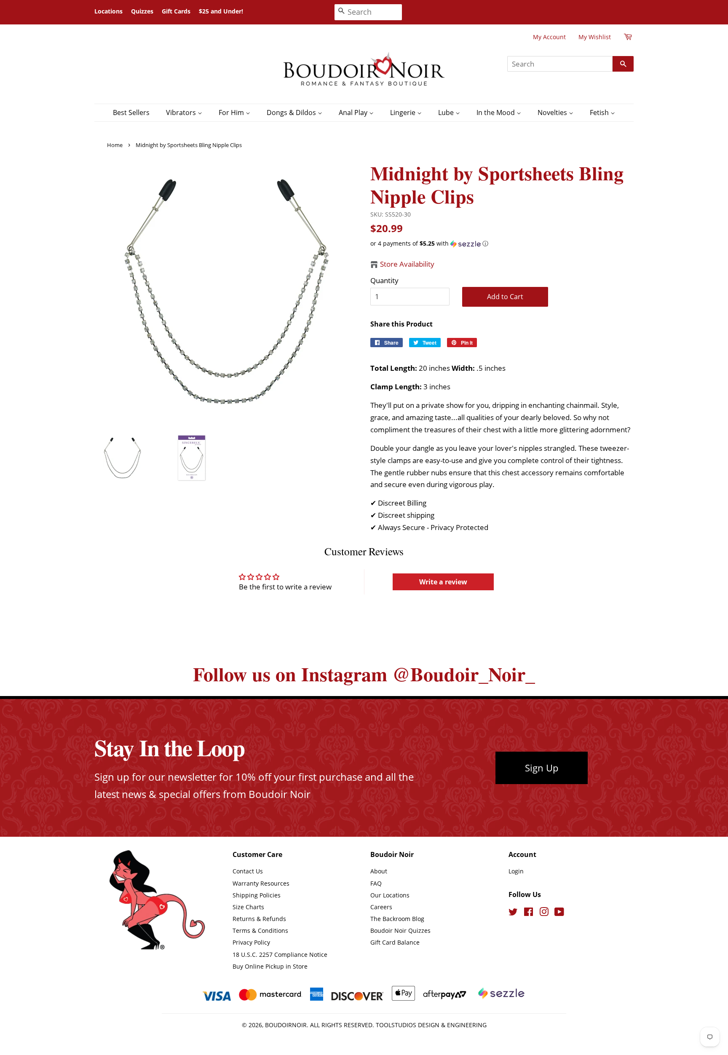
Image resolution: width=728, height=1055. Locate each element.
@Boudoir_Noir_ (463, 674)
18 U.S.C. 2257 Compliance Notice (280, 955)
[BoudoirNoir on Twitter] (513, 913)
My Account (549, 37)
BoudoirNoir (286, 1025)
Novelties (553, 112)
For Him (232, 112)
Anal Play (354, 112)
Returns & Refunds (259, 919)
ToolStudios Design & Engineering (431, 1025)
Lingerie (403, 112)
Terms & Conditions (260, 930)
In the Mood (496, 112)
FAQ (376, 883)
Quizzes (142, 11)
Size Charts (248, 907)
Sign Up (541, 767)
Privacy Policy (251, 942)
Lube (446, 112)
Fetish (600, 112)
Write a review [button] (443, 581)
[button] (502, 243)
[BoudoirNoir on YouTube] (559, 913)
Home (115, 145)
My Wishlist (594, 37)
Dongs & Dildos (292, 112)
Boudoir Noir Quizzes (400, 930)
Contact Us (248, 871)
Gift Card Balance (395, 942)
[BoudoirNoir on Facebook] (528, 913)
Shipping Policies (257, 895)
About (378, 871)
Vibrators (182, 112)
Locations (108, 11)
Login (516, 871)
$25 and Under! (221, 11)
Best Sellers (131, 112)
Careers (381, 907)
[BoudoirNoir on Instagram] (544, 913)
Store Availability (407, 264)
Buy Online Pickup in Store (270, 966)
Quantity (384, 280)
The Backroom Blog (397, 919)
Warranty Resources (261, 883)
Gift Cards (176, 11)
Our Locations (390, 895)
